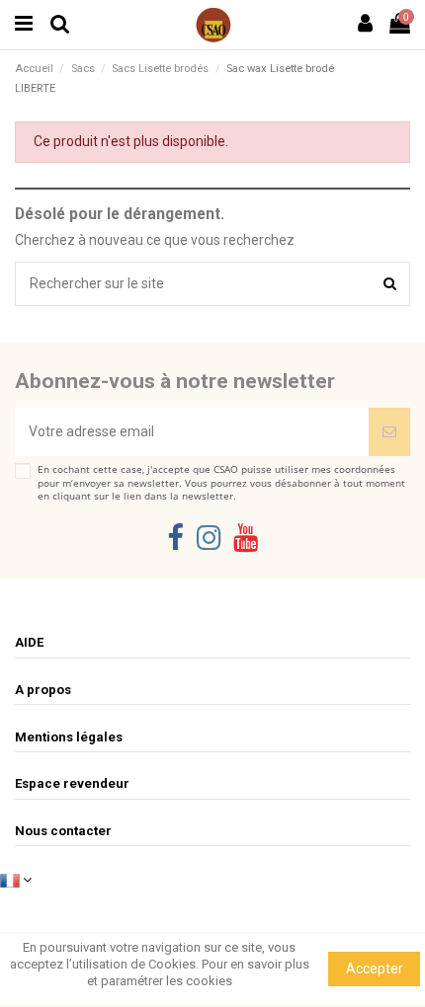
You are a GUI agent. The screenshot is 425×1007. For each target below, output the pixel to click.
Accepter (374, 968)
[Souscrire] (389, 432)
